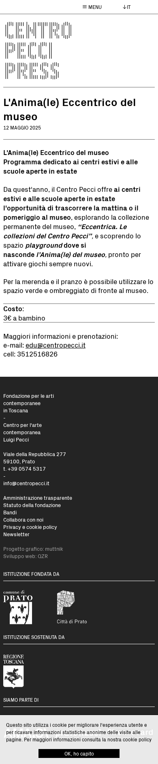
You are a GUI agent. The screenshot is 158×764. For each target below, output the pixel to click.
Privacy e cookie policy (30, 526)
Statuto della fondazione (32, 504)
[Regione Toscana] (26, 670)
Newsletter (16, 534)
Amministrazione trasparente (37, 497)
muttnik (54, 548)
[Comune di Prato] (26, 607)
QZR (43, 555)
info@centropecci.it (26, 483)
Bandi (10, 512)
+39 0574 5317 (27, 468)
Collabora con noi (23, 519)
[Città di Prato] (78, 607)
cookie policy (137, 739)
